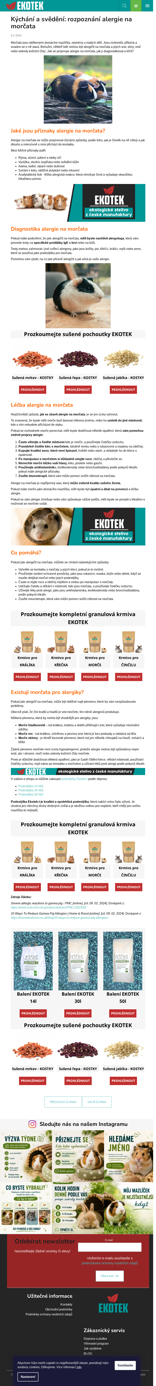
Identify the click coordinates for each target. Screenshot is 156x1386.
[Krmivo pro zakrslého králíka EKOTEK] (27, 641)
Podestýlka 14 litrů (30, 786)
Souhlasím (125, 1365)
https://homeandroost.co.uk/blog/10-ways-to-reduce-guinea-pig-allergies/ (59, 917)
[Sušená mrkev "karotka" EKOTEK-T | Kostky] (33, 357)
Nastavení (28, 1376)
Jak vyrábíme (93, 1348)
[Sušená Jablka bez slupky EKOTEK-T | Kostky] (123, 357)
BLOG (88, 1353)
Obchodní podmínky (58, 1309)
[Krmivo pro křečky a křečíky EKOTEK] (61, 641)
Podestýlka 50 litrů (30, 794)
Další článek (97, 1101)
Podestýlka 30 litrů (30, 790)
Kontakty (66, 1304)
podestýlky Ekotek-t (74, 779)
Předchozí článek (63, 1101)
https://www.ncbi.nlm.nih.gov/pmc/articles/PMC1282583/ (48, 907)
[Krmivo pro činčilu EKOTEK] (128, 642)
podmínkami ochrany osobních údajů (110, 1263)
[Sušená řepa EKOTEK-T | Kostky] (78, 357)
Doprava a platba (95, 1338)
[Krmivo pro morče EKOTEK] (95, 641)
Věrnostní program (96, 1343)
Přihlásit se (110, 1276)
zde (78, 1367)
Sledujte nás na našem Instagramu (84, 1124)
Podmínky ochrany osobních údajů (49, 1314)
